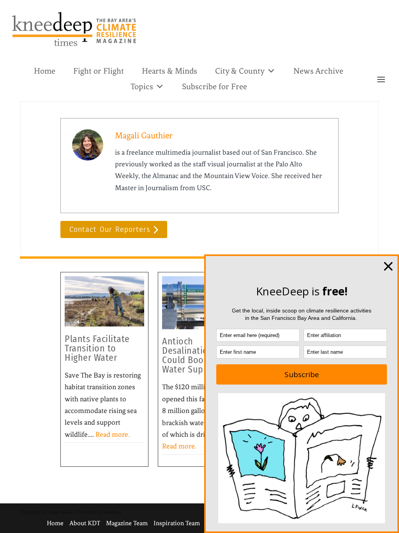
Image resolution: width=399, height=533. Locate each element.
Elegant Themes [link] (60, 512)
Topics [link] (142, 86)
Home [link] (44, 71)
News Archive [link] (318, 71)
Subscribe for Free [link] (214, 86)
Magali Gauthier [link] (144, 135)
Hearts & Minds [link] (169, 71)
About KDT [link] (84, 523)
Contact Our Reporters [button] (109, 229)
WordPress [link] (112, 512)
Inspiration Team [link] (177, 523)
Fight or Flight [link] (98, 71)
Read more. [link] (112, 434)
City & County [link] (240, 71)
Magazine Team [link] (127, 523)
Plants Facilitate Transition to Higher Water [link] (97, 348)
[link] (74, 29)
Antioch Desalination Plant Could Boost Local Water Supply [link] (199, 355)
